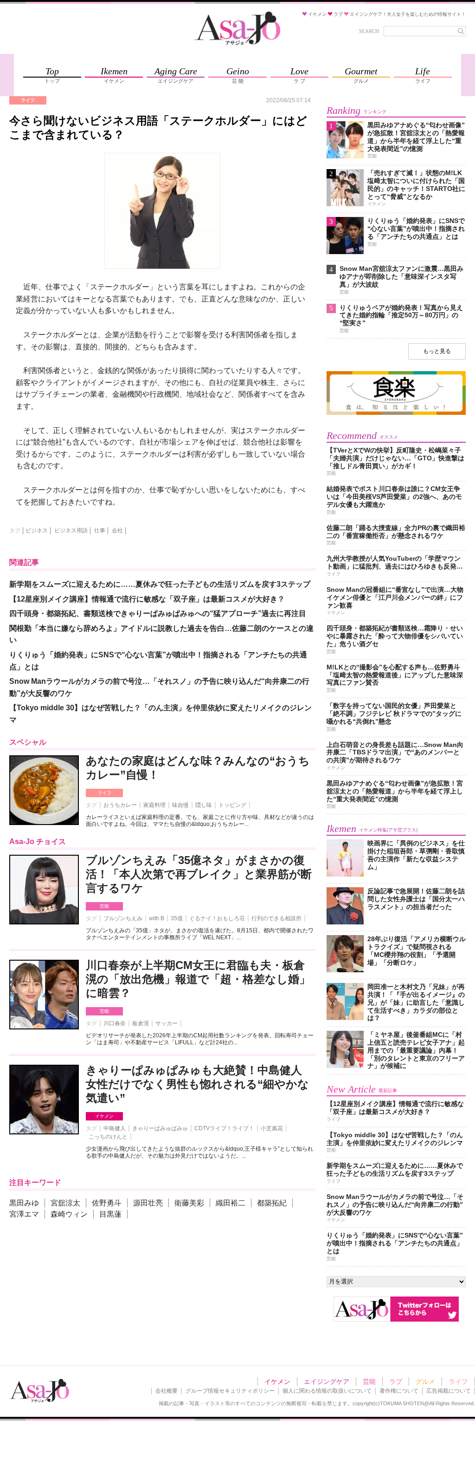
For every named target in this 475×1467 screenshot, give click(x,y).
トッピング (232, 805)
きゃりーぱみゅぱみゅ (160, 1128)
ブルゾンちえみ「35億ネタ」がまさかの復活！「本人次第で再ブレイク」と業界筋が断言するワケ (199, 874)
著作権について (398, 1391)
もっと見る (437, 351)
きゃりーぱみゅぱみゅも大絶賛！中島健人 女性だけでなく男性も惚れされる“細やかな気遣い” (197, 1084)
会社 (117, 530)
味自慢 (180, 805)
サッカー (166, 1023)
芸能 (104, 906)
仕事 (99, 530)
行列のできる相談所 (276, 918)
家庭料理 (154, 805)
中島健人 (114, 1128)
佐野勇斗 (107, 1203)
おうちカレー (120, 805)
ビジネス (37, 530)
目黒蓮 (110, 1214)
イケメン (104, 1116)
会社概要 (166, 1391)
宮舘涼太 (65, 1203)
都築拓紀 (272, 1203)
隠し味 (203, 805)
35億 (177, 918)
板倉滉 (140, 1023)
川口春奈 (114, 1023)
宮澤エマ (24, 1214)
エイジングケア (326, 1381)
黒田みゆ (24, 1203)
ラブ (395, 1381)
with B (156, 918)
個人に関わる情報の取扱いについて (327, 1391)
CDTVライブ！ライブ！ (224, 1128)
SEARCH (369, 31)
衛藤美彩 (189, 1203)
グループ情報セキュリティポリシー (230, 1391)
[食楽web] (396, 413)
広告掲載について (448, 1391)
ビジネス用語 (71, 530)
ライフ (104, 792)
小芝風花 (272, 1128)
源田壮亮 (148, 1203)
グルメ (425, 1381)
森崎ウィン (69, 1214)
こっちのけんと (108, 1136)
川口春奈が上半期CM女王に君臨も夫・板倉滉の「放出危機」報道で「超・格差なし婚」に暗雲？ (198, 979)
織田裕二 (230, 1203)
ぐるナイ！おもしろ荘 (217, 918)
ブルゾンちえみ (122, 918)
